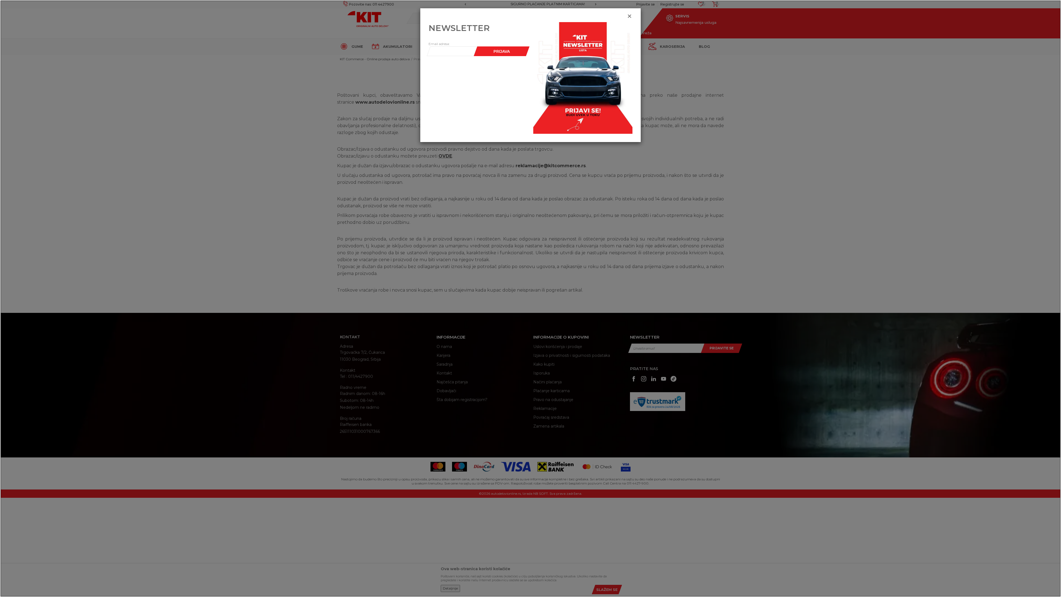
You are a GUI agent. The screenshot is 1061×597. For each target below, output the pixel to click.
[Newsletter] (582, 77)
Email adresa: (439, 44)
